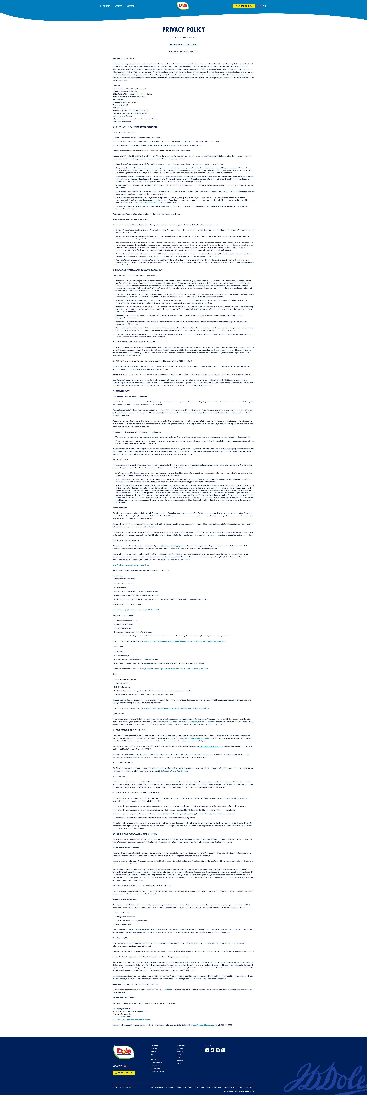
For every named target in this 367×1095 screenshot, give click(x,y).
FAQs (178, 1057)
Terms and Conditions (213, 1087)
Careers (179, 1054)
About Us (131, 6)
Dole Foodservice (156, 1062)
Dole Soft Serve (156, 1065)
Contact (179, 1063)
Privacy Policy (199, 1087)
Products (105, 6)
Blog (152, 1054)
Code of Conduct (229, 1087)
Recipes (118, 6)
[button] (259, 6)
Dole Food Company (157, 1071)
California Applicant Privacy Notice (161, 1087)
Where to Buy (245, 6)
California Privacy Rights (184, 1087)
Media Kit (180, 1060)
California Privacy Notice (209, 746)
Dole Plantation (156, 1068)
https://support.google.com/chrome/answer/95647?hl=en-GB (136, 610)
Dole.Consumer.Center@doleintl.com (198, 738)
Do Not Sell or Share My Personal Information (239, 1091)
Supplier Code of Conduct (245, 1087)
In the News (181, 1051)
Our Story (180, 1048)
